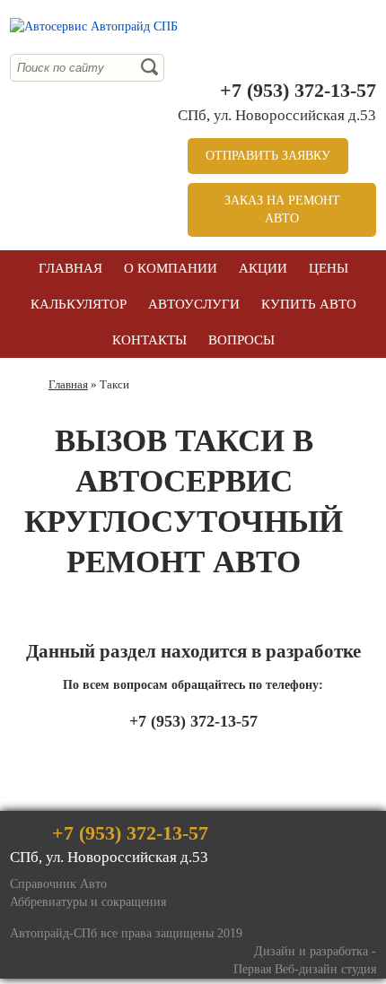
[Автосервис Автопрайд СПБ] (94, 27)
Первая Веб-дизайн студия (304, 969)
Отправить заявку (268, 155)
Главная (68, 384)
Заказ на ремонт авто (282, 209)
